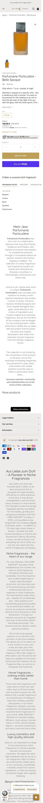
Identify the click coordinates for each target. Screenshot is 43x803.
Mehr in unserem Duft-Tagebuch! (20, 177)
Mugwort (5, 194)
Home (4, 15)
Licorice (5, 198)
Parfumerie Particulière (9, 73)
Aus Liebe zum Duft (25, 440)
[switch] (5, 800)
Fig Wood (5, 205)
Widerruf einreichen (20, 409)
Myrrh (4, 202)
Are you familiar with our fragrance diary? (20, 2)
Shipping (12, 127)
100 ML (8, 115)
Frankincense (7, 209)
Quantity (5, 142)
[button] (3, 8)
